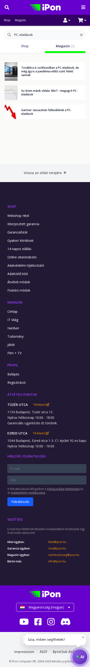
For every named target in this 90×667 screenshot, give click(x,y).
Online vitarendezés (22, 257)
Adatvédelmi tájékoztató (25, 265)
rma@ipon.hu (57, 548)
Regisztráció (16, 382)
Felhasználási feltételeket (63, 489)
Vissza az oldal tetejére (43, 173)
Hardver (13, 328)
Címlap (12, 311)
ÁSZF (43, 651)
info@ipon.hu (57, 561)
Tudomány (15, 336)
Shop (7, 20)
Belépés (13, 374)
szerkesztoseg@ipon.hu (63, 555)
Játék (11, 344)
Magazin (20, 20)
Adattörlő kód (17, 274)
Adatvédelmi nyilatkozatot (28, 493)
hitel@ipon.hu (57, 542)
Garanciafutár (17, 232)
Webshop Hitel (18, 215)
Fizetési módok (18, 290)
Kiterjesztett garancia (23, 224)
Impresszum (24, 651)
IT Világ (12, 320)
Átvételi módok (18, 282)
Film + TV (14, 353)
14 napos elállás (19, 249)
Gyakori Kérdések (20, 240)
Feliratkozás (20, 501)
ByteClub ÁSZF (64, 651)
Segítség (15, 519)
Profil (12, 365)
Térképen (39, 405)
